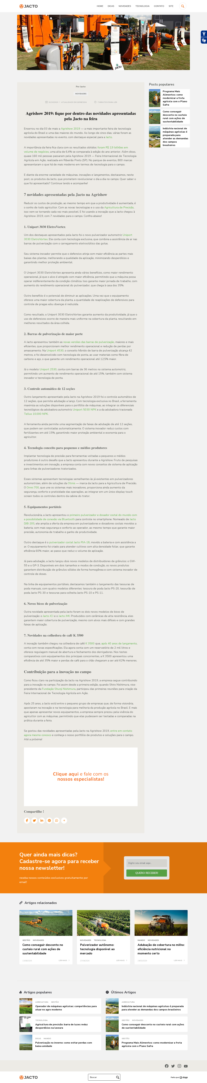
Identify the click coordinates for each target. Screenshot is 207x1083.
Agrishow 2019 (70, 128)
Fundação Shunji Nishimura (58, 689)
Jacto (109, 137)
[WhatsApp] (57, 821)
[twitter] (173, 1066)
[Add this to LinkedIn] (42, 821)
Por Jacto (81, 86)
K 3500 (90, 643)
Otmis (71, 483)
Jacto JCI (48, 616)
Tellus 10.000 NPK (36, 414)
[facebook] (167, 1065)
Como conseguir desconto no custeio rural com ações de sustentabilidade (42, 949)
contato (159, 6)
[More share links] (64, 821)
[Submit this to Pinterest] (49, 821)
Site (171, 6)
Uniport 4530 (55, 350)
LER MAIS (63, 961)
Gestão (26, 940)
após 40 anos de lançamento (119, 643)
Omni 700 (33, 487)
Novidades (125, 6)
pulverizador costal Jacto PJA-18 (69, 542)
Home (100, 6)
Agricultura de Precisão (119, 207)
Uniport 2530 (48, 369)
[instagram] (179, 1065)
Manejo (141, 940)
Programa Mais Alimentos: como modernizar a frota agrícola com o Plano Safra (152, 1044)
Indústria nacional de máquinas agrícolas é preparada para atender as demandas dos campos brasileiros (153, 1008)
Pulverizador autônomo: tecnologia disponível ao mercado (97, 949)
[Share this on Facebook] (27, 821)
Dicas (111, 6)
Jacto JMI (64, 616)
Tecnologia (142, 6)
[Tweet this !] (34, 821)
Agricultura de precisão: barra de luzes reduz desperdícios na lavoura (61, 1026)
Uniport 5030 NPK (84, 409)
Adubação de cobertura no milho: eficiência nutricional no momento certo (161, 949)
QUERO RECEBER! (146, 873)
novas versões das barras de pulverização (88, 342)
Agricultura (41, 1002)
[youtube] (186, 1066)
